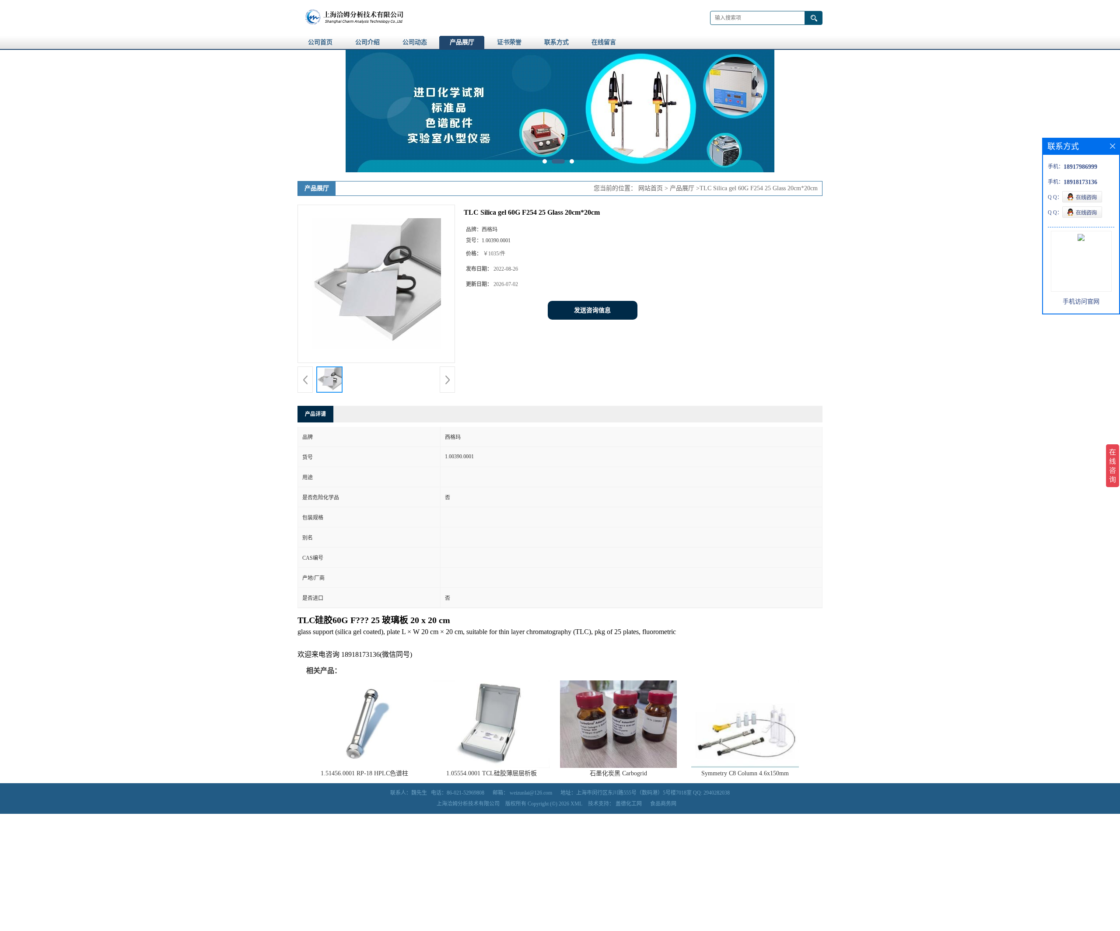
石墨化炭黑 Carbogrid (618, 773)
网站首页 (650, 188)
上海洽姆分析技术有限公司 (468, 804)
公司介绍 (367, 42)
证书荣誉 (509, 42)
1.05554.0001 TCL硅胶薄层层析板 (491, 773)
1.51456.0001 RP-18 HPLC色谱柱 (364, 773)
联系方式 (556, 42)
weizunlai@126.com (531, 793)
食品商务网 (663, 804)
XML (576, 804)
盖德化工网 (629, 804)
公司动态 (414, 42)
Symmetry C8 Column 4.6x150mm (745, 773)
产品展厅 (462, 42)
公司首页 (320, 42)
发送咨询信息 (592, 310)
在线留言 (604, 42)
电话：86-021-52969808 (457, 793)
